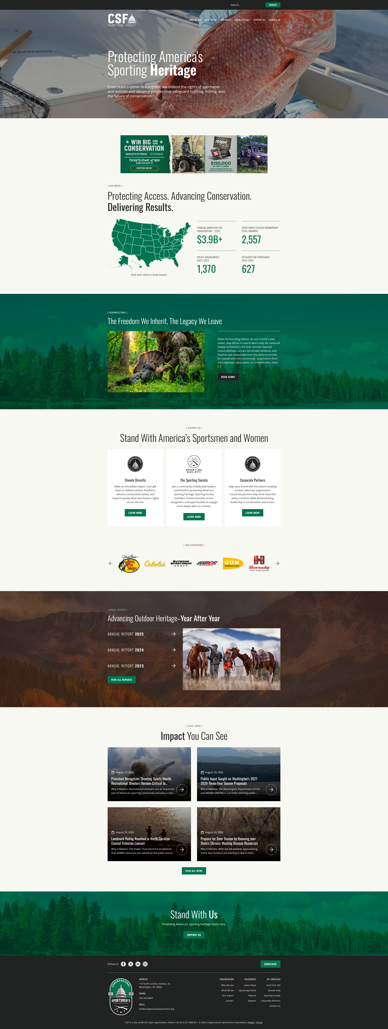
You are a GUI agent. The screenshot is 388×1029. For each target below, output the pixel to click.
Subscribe (270, 964)
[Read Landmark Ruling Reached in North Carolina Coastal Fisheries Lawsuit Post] (181, 849)
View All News (194, 871)
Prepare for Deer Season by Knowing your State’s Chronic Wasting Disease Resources (230, 841)
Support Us (194, 935)
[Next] (277, 563)
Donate (273, 4)
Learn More (135, 513)
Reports (252, 1000)
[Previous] (111, 563)
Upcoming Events (247, 990)
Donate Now (274, 990)
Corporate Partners (270, 1000)
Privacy (251, 1022)
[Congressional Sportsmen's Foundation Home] (122, 19)
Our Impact (228, 995)
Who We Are (227, 985)
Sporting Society (272, 995)
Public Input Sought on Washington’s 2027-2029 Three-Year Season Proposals (229, 781)
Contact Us (274, 1005)
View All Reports (121, 680)
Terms (259, 1022)
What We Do (227, 990)
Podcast (252, 995)
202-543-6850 (146, 998)
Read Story (228, 377)
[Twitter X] (130, 964)
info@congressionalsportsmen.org (156, 1008)
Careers (230, 1000)
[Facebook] (123, 964)
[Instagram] (145, 964)
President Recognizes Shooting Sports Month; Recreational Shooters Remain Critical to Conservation (141, 783)
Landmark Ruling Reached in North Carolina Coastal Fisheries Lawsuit (140, 841)
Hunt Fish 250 (273, 985)
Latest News (250, 985)
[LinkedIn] (137, 964)
